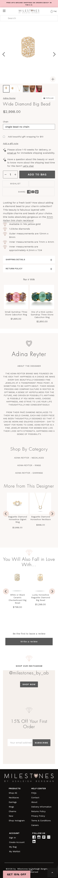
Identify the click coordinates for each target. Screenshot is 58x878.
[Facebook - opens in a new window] (28, 192)
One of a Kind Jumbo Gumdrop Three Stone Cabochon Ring (42, 314)
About (34, 802)
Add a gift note (10, 143)
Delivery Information (41, 807)
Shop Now (29, 684)
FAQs (33, 793)
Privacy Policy (38, 816)
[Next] (52, 591)
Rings (11, 807)
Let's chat (28, 166)
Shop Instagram (17, 820)
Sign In (12, 837)
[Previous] (6, 591)
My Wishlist (14, 851)
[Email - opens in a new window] (33, 192)
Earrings (13, 802)
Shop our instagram (29, 666)
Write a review (29, 641)
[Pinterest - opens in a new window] (37, 192)
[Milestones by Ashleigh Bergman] (29, 11)
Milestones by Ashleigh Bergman (33, 869)
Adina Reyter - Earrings (29, 473)
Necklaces (14, 797)
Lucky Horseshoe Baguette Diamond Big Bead (40, 597)
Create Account (17, 842)
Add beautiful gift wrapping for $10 (25, 136)
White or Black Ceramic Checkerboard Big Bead (17, 599)
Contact (35, 797)
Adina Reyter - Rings (29, 465)
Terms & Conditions (41, 820)
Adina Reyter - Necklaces (29, 458)
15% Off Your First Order (29, 724)
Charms (12, 811)
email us (11, 153)
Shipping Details (15, 259)
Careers (35, 825)
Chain (5, 121)
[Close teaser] (31, 869)
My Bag (13, 847)
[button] (16, 874)
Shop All (13, 793)
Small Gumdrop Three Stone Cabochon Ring (16, 313)
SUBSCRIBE (41, 743)
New (11, 816)
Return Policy (14, 268)
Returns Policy (38, 811)
